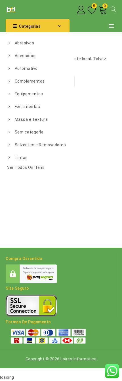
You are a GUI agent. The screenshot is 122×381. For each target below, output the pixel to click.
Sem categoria (29, 132)
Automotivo (26, 68)
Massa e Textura (31, 119)
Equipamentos (29, 94)
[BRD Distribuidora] (10, 9)
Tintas (21, 157)
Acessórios (26, 55)
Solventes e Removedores (40, 145)
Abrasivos (24, 43)
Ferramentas (27, 106)
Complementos (30, 81)
